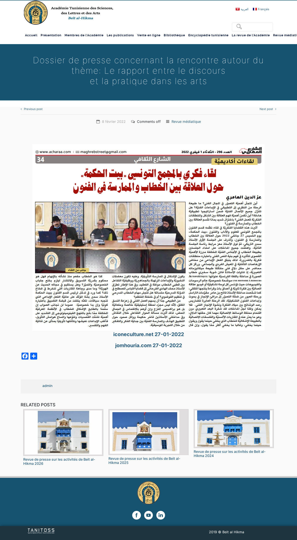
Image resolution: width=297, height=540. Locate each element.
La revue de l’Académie (251, 35)
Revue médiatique (186, 121)
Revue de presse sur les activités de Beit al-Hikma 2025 (144, 460)
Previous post (33, 109)
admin (47, 385)
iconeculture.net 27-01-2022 (148, 334)
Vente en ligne (148, 35)
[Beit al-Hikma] (69, 12)
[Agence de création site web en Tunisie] (41, 530)
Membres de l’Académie (84, 35)
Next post (266, 109)
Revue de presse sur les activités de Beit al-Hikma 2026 (59, 461)
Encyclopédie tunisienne (208, 35)
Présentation (51, 35)
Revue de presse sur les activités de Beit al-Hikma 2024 (229, 453)
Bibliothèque (174, 35)
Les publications (120, 35)
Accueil (31, 35)
